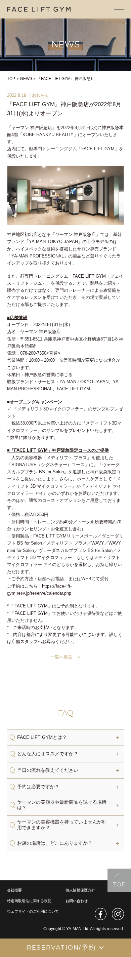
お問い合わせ (77, 901)
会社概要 (14, 890)
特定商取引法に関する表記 (29, 901)
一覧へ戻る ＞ (65, 657)
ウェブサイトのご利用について (33, 911)
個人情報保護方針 (80, 890)
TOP (11, 78)
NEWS (26, 78)
